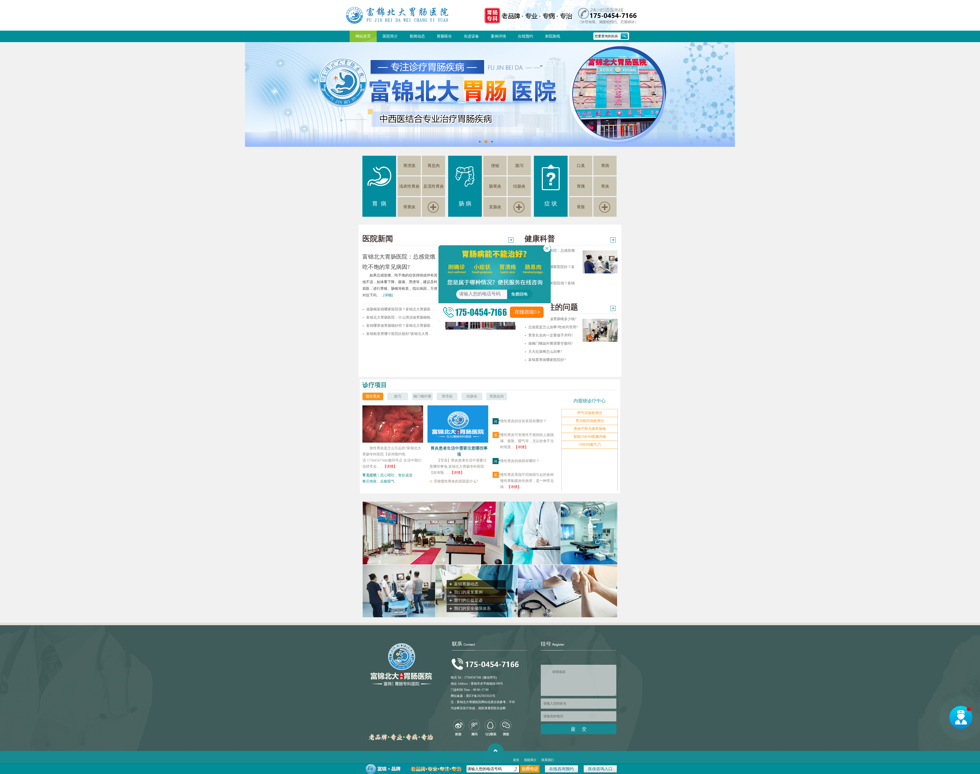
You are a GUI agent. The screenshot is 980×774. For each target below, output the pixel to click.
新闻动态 (417, 36)
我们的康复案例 (468, 592)
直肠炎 (495, 207)
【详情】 (390, 466)
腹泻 (519, 165)
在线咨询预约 (561, 769)
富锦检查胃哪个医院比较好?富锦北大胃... (399, 334)
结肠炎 (519, 186)
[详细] (388, 295)
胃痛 (581, 186)
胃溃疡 (409, 165)
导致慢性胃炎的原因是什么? (456, 481)
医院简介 (390, 36)
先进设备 (471, 36)
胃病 (605, 165)
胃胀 (581, 207)
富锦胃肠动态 (466, 584)
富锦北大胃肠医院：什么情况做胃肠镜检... (400, 317)
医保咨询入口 (600, 769)
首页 (516, 760)
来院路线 (552, 36)
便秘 (495, 165)
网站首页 (363, 36)
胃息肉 (433, 165)
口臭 (581, 165)
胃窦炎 (409, 207)
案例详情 (498, 36)
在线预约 (525, 36)
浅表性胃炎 (409, 186)
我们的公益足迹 (468, 600)
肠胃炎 (495, 186)
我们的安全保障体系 (472, 608)
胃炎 (605, 186)
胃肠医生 (444, 36)
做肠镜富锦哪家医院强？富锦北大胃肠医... (400, 309)
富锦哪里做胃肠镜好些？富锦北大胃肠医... (400, 326)
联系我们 (548, 760)
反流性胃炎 (433, 186)
